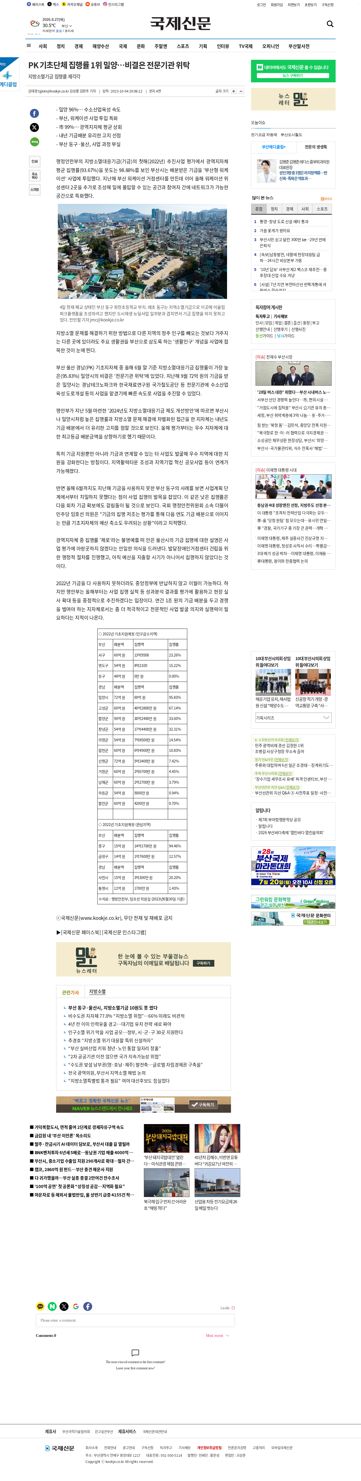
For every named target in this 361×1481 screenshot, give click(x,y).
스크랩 (34, 190)
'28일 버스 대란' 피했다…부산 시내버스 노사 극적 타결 (301, 392)
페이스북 (38, 4)
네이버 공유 (34, 142)
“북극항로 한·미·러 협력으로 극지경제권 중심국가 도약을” (305, 432)
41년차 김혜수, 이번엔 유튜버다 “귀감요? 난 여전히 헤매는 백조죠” (216, 1163)
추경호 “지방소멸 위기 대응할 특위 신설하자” (110, 1040)
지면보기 (294, 4)
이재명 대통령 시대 (276, 470)
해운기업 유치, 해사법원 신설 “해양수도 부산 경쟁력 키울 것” (273, 705)
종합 (259, 208)
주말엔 (161, 46)
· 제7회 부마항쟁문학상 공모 (278, 819)
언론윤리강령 (237, 1447)
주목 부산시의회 (273, 773)
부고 (315, 322)
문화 (141, 46)
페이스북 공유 (34, 114)
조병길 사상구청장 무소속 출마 (279, 751)
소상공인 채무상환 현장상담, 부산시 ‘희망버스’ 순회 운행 (302, 440)
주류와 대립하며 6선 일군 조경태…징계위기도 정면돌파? (300, 765)
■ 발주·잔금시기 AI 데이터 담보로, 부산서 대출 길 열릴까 (80, 1144)
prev (254, 866)
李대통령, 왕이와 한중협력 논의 (282, 561)
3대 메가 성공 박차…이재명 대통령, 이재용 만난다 (297, 553)
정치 (61, 46)
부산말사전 (299, 46)
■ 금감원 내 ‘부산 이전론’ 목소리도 (60, 1135)
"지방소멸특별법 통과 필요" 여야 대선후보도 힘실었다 (119, 1080)
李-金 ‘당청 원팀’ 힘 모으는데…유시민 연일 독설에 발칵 (302, 520)
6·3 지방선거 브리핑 (277, 739)
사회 (43, 46)
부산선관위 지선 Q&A (277, 787)
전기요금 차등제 (264, 135)
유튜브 (95, 4)
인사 (259, 322)
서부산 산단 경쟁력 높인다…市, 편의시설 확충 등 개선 (300, 399)
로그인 (261, 4)
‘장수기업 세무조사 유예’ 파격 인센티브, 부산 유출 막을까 (301, 779)
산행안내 (263, 329)
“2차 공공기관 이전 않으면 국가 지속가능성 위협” (114, 1056)
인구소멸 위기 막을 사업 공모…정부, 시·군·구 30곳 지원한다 (125, 1032)
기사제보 (185, 1447)
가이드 (264, 335)
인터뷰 (223, 46)
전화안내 (110, 1447)
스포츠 (183, 46)
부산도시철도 (291, 135)
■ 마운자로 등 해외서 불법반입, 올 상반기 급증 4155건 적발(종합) (87, 1195)
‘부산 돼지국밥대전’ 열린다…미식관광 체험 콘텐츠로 (165, 1163)
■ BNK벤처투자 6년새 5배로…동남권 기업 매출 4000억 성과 (83, 1152)
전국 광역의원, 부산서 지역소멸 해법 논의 (107, 1072)
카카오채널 (74, 4)
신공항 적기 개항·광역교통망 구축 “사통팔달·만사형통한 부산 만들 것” (313, 708)
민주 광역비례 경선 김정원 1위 (279, 745)
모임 (268, 322)
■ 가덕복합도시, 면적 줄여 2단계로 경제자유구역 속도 (77, 1127)
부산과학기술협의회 (76, 1431)
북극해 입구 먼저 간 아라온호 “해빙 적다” (165, 1204)
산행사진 (298, 329)
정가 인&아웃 (271, 759)
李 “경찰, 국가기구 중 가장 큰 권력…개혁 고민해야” (298, 528)
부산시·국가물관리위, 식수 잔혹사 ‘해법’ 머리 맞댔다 (299, 448)
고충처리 (259, 1447)
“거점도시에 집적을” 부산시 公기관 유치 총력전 (295, 407)
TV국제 (246, 46)
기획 (203, 46)
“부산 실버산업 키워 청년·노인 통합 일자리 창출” (114, 1048)
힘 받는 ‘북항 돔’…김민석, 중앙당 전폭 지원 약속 (296, 425)
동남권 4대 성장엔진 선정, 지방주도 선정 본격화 (295, 505)
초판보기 (311, 4)
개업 (277, 322)
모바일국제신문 (282, 1447)
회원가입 (277, 4)
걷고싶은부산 (104, 1431)
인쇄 (34, 162)
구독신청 (328, 4)
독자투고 (166, 1447)
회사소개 (91, 1447)
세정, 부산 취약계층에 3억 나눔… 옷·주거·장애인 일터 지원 (305, 415)
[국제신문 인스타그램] (124, 932)
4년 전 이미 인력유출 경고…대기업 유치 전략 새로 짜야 (119, 1024)
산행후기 (281, 329)
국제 (123, 46)
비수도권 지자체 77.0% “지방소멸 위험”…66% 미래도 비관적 (126, 1015)
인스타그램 (116, 4)
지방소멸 (97, 991)
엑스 (56, 4)
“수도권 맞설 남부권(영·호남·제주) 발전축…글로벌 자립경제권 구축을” (135, 1064)
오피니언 (270, 46)
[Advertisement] (293, 610)
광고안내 (129, 1447)
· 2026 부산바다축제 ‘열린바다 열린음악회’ (290, 832)
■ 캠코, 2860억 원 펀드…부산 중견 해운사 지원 (71, 1169)
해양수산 (101, 46)
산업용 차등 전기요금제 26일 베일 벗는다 (216, 1204)
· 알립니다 (264, 826)
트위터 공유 (34, 128)
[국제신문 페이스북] (81, 932)
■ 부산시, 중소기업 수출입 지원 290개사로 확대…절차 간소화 (84, 1161)
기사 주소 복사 (34, 176)
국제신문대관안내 (155, 1431)
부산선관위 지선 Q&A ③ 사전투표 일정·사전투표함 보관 (300, 792)
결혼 (287, 322)
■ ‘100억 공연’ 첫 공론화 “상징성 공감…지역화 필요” (77, 1186)
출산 (296, 322)
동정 (306, 322)
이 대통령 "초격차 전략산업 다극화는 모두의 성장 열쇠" (301, 512)
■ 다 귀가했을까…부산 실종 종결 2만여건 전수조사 (74, 1178)
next (332, 866)
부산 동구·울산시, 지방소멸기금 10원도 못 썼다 (113, 1007)
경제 (78, 46)
